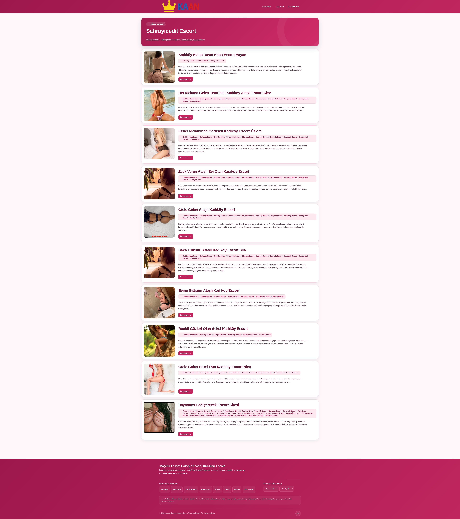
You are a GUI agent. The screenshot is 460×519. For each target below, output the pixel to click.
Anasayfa (164, 489)
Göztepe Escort (209, 413)
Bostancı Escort (216, 411)
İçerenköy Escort (223, 413)
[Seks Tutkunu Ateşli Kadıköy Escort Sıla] (159, 262)
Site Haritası (248, 489)
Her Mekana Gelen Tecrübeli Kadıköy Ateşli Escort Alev (224, 93)
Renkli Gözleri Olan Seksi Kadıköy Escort (213, 329)
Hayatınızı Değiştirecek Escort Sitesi (208, 405)
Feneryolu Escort (233, 99)
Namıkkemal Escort (197, 415)
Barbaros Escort (202, 411)
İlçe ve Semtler (191, 489)
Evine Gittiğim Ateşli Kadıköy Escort (208, 290)
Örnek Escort (211, 415)
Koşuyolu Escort (276, 99)
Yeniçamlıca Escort (255, 415)
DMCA (227, 489)
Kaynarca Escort (271, 489)
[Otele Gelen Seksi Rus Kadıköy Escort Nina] (159, 379)
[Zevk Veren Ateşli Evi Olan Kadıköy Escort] (159, 183)
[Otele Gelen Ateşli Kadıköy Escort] (159, 222)
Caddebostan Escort (190, 99)
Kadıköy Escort (202, 61)
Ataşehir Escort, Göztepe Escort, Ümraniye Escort (192, 466)
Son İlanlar (177, 489)
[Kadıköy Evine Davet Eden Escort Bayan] (159, 67)
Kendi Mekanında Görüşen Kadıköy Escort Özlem (220, 131)
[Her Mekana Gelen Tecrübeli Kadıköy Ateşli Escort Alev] (159, 105)
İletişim (237, 489)
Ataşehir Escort (188, 411)
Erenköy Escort (188, 61)
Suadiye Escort (195, 101)
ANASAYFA (266, 7)
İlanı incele (185, 79)
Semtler (280, 7)
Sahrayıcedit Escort (217, 61)
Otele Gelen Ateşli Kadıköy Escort (206, 210)
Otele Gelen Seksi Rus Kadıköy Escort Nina (214, 367)
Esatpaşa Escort (275, 411)
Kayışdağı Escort (263, 413)
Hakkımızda (293, 7)
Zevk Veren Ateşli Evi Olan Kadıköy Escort (213, 171)
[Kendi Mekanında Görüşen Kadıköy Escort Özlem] (159, 143)
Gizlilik (217, 489)
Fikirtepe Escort (248, 99)
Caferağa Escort (206, 99)
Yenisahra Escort (271, 415)
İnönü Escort (237, 413)
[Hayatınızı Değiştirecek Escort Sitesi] (159, 417)
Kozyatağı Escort (290, 99)
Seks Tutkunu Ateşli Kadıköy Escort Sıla (212, 250)
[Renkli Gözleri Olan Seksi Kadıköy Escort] (159, 341)
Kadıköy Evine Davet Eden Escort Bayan (212, 55)
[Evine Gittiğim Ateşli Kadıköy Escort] (159, 302)
